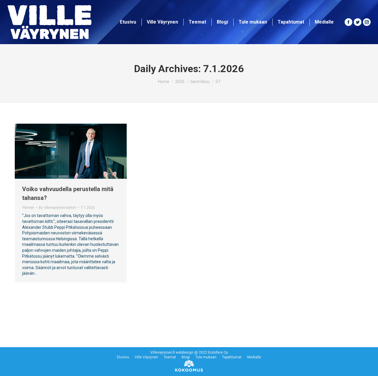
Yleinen (28, 208)
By (57, 208)
